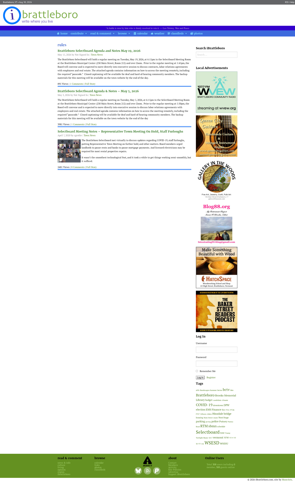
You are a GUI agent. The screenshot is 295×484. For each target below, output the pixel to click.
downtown (218, 405)
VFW (226, 437)
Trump (227, 433)
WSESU (224, 443)
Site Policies (174, 470)
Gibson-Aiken (206, 414)
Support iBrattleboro (179, 474)
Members (173, 465)
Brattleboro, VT (10, 2)
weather (159, 33)
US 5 (210, 438)
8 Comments (78, 167)
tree (222, 432)
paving (208, 422)
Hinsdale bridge (221, 413)
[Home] (41, 15)
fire (223, 410)
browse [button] (122, 33)
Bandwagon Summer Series (211, 390)
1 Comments (76, 83)
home (64, 33)
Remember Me (207, 371)
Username (201, 343)
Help (292, 2)
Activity (172, 467)
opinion (62, 470)
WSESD (212, 443)
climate (225, 400)
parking (200, 421)
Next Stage (223, 417)
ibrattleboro (64, 474)
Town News (97, 54)
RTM (204, 426)
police (215, 421)
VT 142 (201, 444)
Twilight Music (202, 438)
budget (208, 400)
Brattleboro (205, 395)
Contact (172, 463)
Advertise (173, 472)
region (61, 472)
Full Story (90, 83)
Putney (223, 421)
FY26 (232, 410)
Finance (216, 409)
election (200, 409)
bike (232, 390)
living (61, 467)
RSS (286, 2)
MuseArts (287, 479)
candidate (217, 400)
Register (211, 377)
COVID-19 (204, 404)
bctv (226, 389)
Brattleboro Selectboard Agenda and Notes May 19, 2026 (99, 51)
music (215, 418)
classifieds (177, 33)
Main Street (208, 418)
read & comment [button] (100, 33)
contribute (77, 33)
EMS (208, 409)
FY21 (228, 410)
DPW (226, 405)
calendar (142, 33)
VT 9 (231, 438)
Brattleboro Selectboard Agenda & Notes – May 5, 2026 (98, 91)
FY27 (198, 414)
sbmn (212, 426)
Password (201, 357)
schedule (221, 426)
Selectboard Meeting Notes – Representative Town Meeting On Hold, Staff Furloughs (120, 131)
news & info (64, 463)
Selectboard (208, 432)
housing (199, 417)
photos (198, 33)
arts (197, 390)
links (97, 465)
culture (61, 465)
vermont (218, 437)
